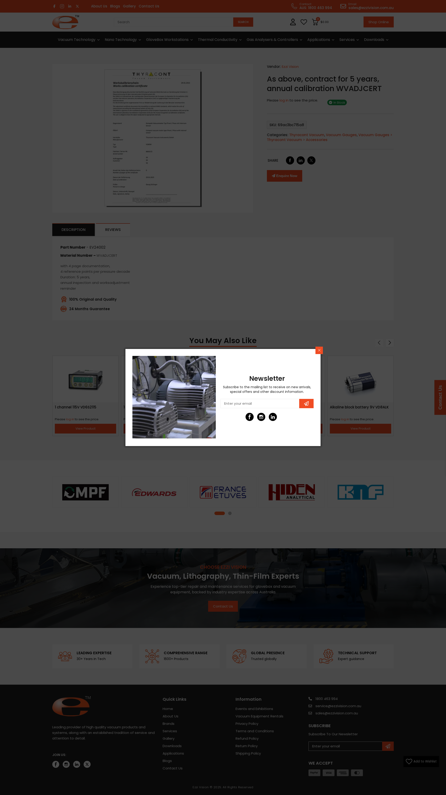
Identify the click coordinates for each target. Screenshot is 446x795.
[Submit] (306, 403)
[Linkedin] (273, 417)
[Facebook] (250, 417)
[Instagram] (261, 417)
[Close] (319, 350)
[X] (284, 417)
